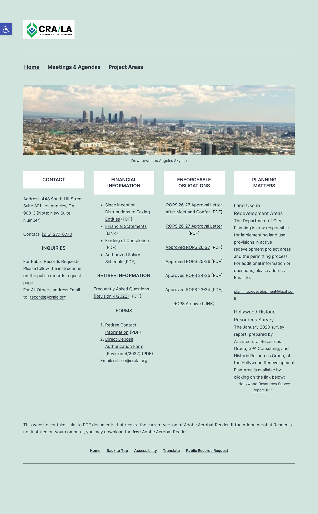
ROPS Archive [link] (187, 303)
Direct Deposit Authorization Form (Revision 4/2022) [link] (124, 346)
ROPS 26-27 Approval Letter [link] (194, 226)
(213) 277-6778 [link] (57, 234)
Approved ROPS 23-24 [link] (187, 289)
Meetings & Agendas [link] (74, 67)
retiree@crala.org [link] (130, 360)
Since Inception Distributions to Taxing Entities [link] (127, 212)
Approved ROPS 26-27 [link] (188, 247)
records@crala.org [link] (48, 297)
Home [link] (32, 67)
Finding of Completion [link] (127, 240)
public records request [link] (59, 275)
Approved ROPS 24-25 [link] (187, 275)
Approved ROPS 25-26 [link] (188, 261)
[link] (6, 29)
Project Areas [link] (125, 67)
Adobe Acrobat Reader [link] (164, 431)
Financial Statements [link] (126, 226)
